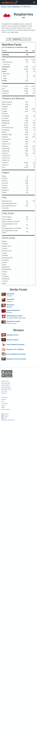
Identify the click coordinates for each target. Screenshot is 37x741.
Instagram (6, 416)
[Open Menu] (34, 2)
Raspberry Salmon (13, 340)
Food (9, 6)
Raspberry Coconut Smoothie (16, 359)
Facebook (6, 414)
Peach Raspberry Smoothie (15, 344)
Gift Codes (4, 391)
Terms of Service (5, 409)
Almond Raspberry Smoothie (16, 354)
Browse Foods (5, 381)
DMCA (3, 407)
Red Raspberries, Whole (14, 316)
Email (4, 418)
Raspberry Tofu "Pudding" (15, 349)
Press (2, 401)
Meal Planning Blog (6, 389)
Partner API (4, 397)
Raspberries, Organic (13, 321)
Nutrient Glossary (6, 387)
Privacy (3, 405)
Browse (3, 6)
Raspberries (16, 6)
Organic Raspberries (13, 310)
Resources (4, 393)
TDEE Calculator (5, 385)
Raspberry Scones (13, 335)
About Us (3, 399)
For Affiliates (4, 403)
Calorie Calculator (6, 383)
